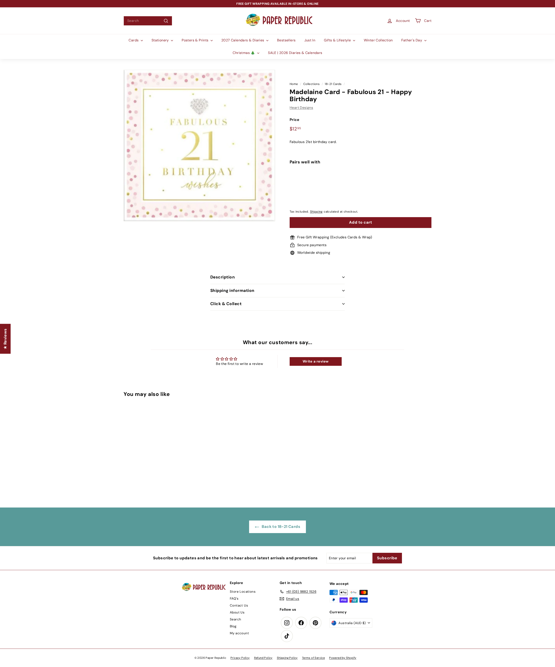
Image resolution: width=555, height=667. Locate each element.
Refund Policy (263, 658)
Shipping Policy (287, 658)
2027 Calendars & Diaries (243, 40)
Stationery (161, 40)
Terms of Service (313, 658)
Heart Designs (301, 107)
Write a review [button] (316, 361)
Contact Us (239, 605)
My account (239, 633)
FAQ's (234, 598)
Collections (311, 84)
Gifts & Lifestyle (338, 40)
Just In (309, 40)
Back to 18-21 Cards (280, 526)
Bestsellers (286, 40)
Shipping (316, 211)
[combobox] (148, 21)
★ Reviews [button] (5, 339)
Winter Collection (378, 40)
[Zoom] (199, 145)
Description (222, 277)
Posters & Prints (195, 40)
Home (294, 84)
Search (235, 619)
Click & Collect (226, 303)
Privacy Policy (240, 658)
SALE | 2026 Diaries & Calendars (295, 52)
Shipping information (232, 290)
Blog (233, 626)
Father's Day (412, 40)
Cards (134, 40)
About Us (237, 612)
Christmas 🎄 (244, 52)
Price (294, 119)
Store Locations (243, 591)
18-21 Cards (333, 84)
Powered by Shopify (342, 658)
